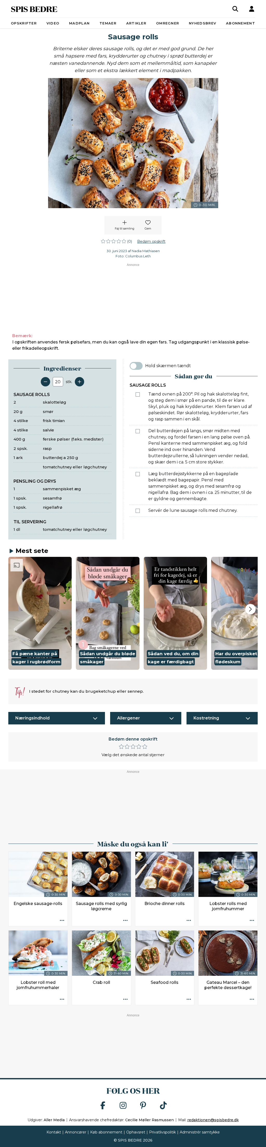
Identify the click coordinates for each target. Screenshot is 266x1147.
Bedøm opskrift (151, 241)
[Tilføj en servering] (79, 381)
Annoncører (75, 1132)
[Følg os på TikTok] (163, 1105)
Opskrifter (24, 23)
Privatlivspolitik (162, 1132)
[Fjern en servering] (45, 381)
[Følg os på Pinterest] (143, 1105)
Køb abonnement (106, 1132)
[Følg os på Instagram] (123, 1105)
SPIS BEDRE (34, 8)
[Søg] (235, 9)
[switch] (136, 366)
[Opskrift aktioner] (62, 920)
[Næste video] (250, 609)
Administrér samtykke (200, 1132)
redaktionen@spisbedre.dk (213, 1120)
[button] (40, 613)
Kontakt (53, 1132)
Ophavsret (135, 1132)
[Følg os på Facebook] (103, 1105)
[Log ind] (251, 9)
